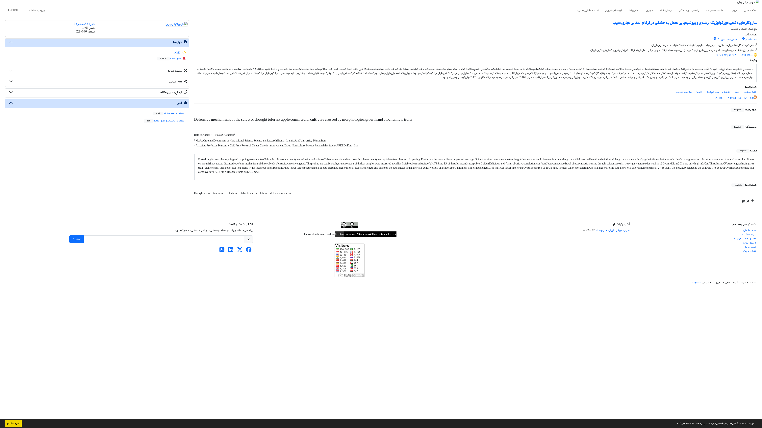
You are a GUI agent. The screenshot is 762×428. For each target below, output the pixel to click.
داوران (649, 10)
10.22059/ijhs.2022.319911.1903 (733, 55)
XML (177, 52)
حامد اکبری (751, 39)
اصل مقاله (170, 58)
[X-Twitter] (240, 250)
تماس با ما (634, 10)
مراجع (746, 200)
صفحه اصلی (750, 10)
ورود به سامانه (37, 10)
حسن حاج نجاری (728, 39)
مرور (734, 10)
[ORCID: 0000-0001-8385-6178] (714, 39)
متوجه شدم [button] (13, 423)
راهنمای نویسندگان (689, 10)
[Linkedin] (231, 250)
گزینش (726, 92)
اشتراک (76, 239)
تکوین (699, 92)
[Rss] (222, 250)
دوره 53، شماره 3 (84, 24)
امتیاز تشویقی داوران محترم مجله (613, 230)
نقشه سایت (749, 251)
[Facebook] (248, 250)
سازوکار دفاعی (684, 92)
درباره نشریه (749, 234)
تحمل (736, 92)
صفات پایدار (712, 92)
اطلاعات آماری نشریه (587, 10)
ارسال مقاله (666, 10)
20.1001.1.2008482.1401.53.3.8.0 (734, 98)
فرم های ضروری (613, 10)
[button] (674, 423)
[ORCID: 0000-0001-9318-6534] (743, 39)
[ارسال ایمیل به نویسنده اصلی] (718, 39)
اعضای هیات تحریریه (745, 238)
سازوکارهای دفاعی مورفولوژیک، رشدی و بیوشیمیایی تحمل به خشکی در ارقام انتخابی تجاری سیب (685, 22)
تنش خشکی (749, 92)
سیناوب (696, 282)
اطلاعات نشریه (715, 10)
